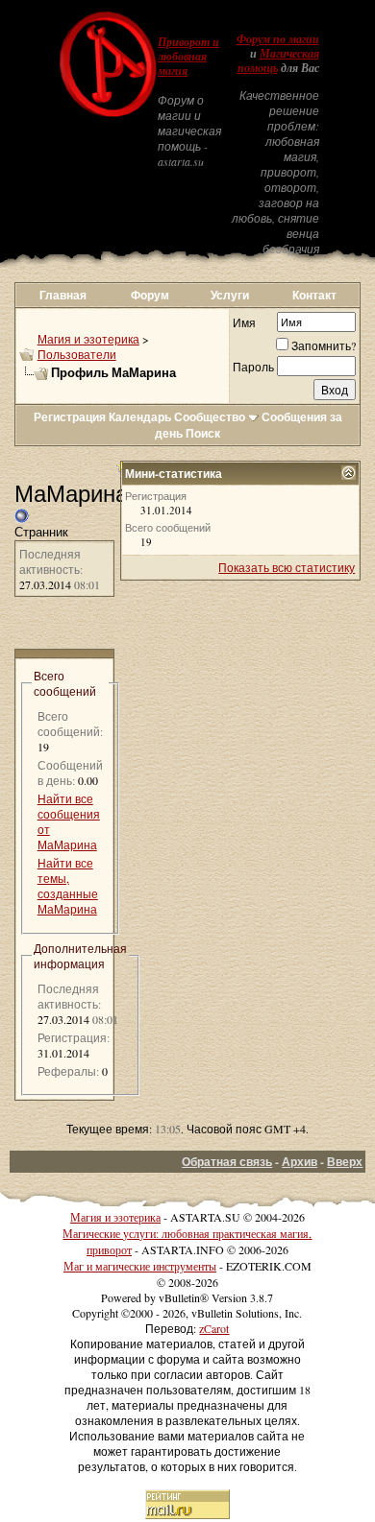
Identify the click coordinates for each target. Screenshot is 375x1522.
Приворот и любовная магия (188, 57)
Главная (63, 295)
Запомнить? (323, 345)
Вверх (344, 1161)
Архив (299, 1161)
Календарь (140, 417)
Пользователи (77, 354)
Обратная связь (227, 1161)
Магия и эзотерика (88, 338)
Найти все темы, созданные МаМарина (68, 885)
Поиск (203, 433)
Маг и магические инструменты (139, 1265)
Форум (150, 295)
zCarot (214, 1328)
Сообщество (209, 417)
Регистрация (70, 417)
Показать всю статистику (286, 567)
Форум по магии (278, 39)
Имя (244, 322)
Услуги (230, 295)
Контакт (314, 295)
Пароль (253, 366)
